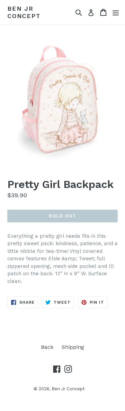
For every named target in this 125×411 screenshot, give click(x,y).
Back (47, 347)
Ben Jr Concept (24, 12)
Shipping (73, 347)
